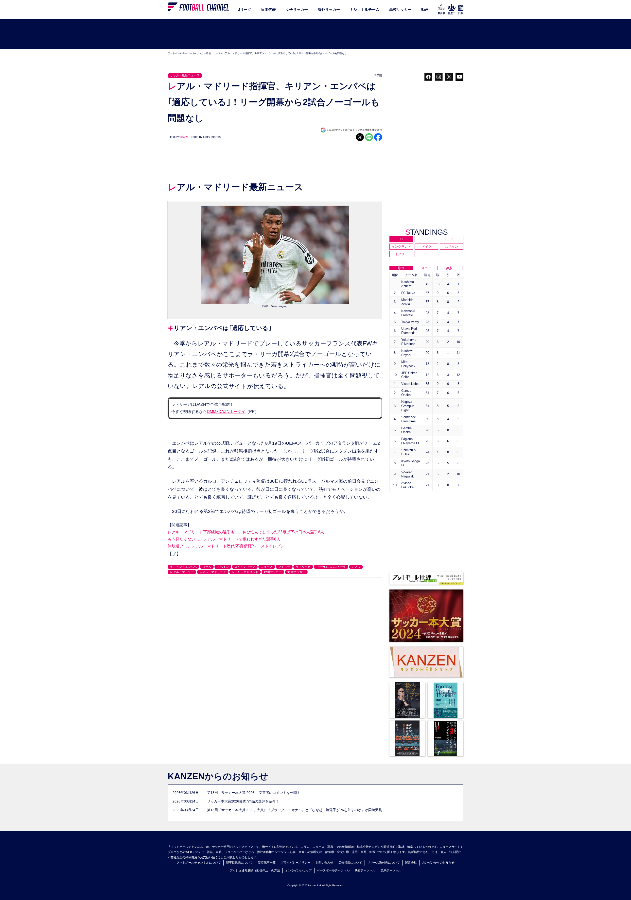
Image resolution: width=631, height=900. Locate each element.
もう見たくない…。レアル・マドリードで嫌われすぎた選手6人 (224, 539)
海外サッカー (329, 9)
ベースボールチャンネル (333, 870)
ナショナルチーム (364, 9)
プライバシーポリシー (295, 862)
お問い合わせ (324, 862)
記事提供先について (239, 862)
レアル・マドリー (182, 572)
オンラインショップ (298, 870)
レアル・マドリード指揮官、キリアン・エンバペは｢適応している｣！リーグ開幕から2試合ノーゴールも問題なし (284, 53)
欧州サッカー (273, 572)
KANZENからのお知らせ (218, 776)
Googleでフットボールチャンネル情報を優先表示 (354, 130)
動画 (425, 9)
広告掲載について (350, 862)
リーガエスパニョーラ (331, 567)
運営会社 (411, 862)
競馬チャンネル (391, 870)
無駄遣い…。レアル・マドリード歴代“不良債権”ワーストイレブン (226, 546)
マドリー (284, 567)
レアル (355, 567)
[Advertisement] (315, 34)
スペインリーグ (244, 567)
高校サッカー (400, 9)
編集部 (183, 137)
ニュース (267, 567)
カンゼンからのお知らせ (438, 862)
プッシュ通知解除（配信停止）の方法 (255, 870)
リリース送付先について (383, 862)
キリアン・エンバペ (183, 567)
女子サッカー (297, 9)
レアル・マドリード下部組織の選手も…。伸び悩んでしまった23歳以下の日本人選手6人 (246, 532)
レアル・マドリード (212, 572)
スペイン (223, 567)
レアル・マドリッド (245, 572)
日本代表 (268, 9)
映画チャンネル (365, 870)
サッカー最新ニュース (208, 53)
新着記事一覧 (267, 862)
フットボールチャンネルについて (198, 862)
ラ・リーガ (303, 567)
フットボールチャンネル (181, 53)
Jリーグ (244, 9)
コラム (206, 567)
